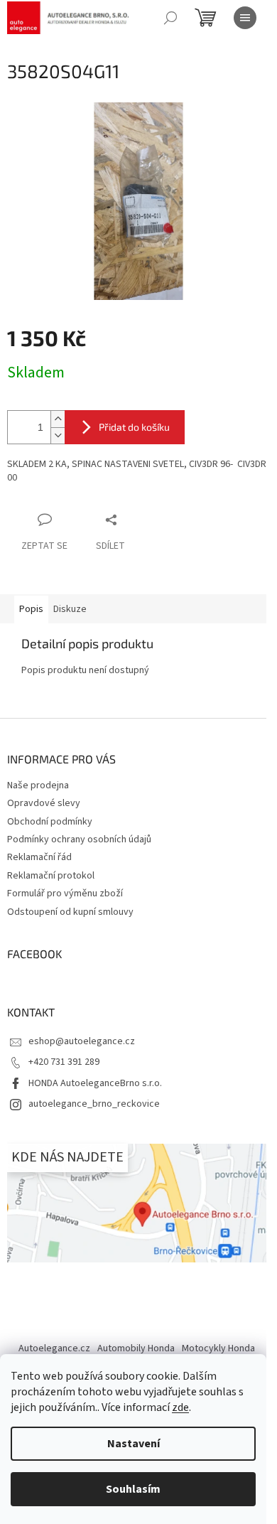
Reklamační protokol (50, 876)
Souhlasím (133, 1489)
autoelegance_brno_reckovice (94, 1104)
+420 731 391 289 (63, 1062)
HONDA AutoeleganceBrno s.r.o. (95, 1083)
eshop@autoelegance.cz (81, 1041)
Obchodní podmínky (49, 822)
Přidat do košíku (134, 427)
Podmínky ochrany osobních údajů (79, 839)
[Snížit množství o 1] (57, 435)
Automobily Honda (136, 1348)
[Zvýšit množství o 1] (57, 419)
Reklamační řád (39, 857)
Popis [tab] (31, 609)
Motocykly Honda (218, 1348)
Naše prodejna (38, 785)
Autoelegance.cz (54, 1348)
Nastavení (133, 1443)
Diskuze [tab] (70, 609)
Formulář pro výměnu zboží (65, 893)
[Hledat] (170, 18)
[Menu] (245, 18)
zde (180, 1407)
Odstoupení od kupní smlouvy (70, 912)
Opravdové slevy (43, 803)
